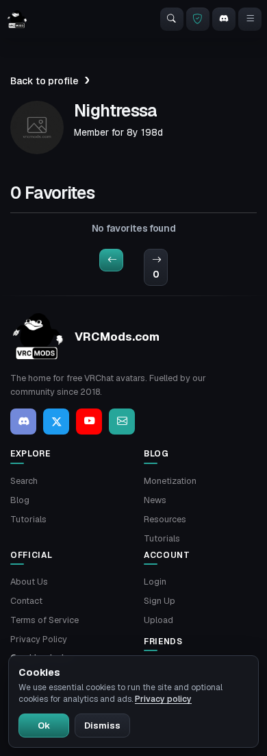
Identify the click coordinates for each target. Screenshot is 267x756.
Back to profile (44, 81)
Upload (158, 620)
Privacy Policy (38, 639)
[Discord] (224, 19)
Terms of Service (44, 620)
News (155, 500)
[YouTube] (89, 422)
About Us (29, 581)
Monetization (170, 481)
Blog (19, 500)
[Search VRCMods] (171, 19)
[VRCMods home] (17, 19)
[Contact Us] (122, 422)
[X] (56, 422)
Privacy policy (163, 699)
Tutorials (28, 519)
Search (24, 481)
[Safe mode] (197, 19)
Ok (44, 725)
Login (155, 581)
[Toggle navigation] (250, 19)
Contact (26, 601)
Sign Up (159, 601)
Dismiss (102, 725)
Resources (165, 519)
